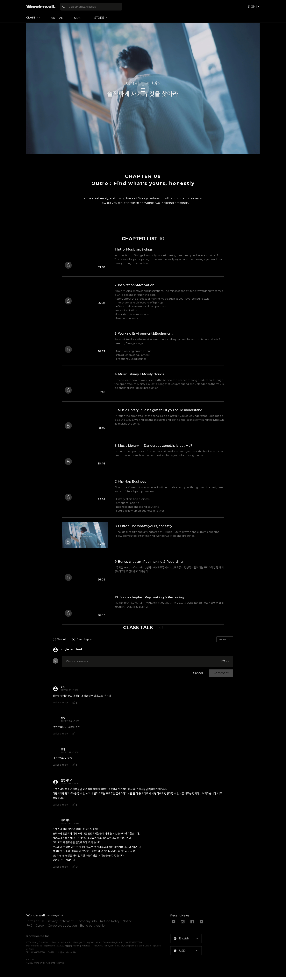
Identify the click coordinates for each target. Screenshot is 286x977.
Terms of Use (35, 921)
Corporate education (62, 925)
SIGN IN (254, 6)
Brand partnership (92, 925)
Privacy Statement (61, 921)
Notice (127, 921)
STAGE (78, 18)
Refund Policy (109, 921)
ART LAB (57, 18)
